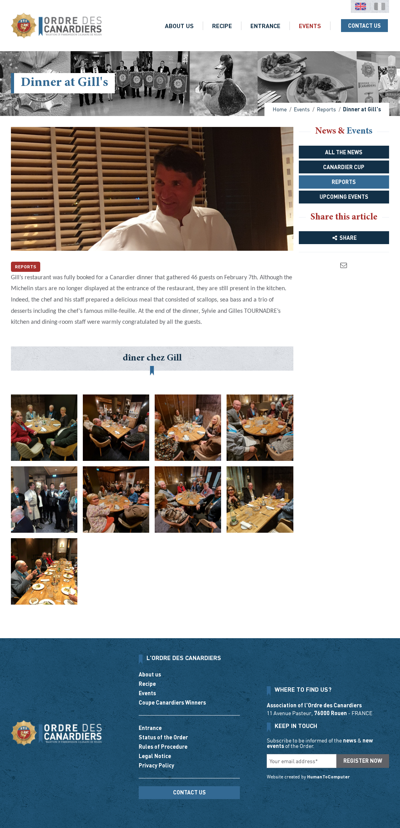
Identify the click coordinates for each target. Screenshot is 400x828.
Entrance (265, 25)
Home (280, 109)
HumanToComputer (328, 776)
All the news (343, 152)
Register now (362, 760)
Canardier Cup (343, 167)
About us (179, 25)
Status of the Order (163, 737)
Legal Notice (155, 756)
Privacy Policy (156, 765)
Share (347, 237)
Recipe (222, 25)
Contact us (364, 25)
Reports (25, 266)
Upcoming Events (344, 196)
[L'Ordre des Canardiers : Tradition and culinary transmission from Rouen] (56, 25)
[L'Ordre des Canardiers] (56, 733)
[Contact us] (343, 265)
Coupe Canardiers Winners (172, 702)
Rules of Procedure (163, 746)
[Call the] (189, 805)
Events (310, 25)
